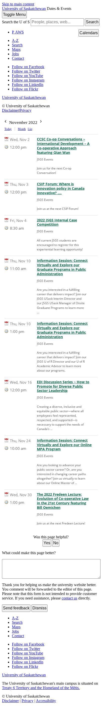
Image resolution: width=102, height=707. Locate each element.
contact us (69, 598)
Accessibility (46, 701)
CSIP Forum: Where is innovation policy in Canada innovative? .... (60, 188)
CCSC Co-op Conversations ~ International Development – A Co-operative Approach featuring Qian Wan (63, 146)
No (55, 543)
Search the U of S (16, 22)
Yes (47, 543)
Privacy (25, 110)
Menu (14, 14)
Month (22, 129)
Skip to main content (18, 4)
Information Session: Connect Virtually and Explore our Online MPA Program (64, 445)
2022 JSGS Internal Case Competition (57, 222)
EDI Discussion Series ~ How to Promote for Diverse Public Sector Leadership (63, 386)
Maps (16, 49)
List (30, 129)
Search (92, 22)
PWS (18, 32)
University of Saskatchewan (24, 8)
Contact (18, 58)
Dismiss (39, 608)
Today (8, 129)
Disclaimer (10, 110)
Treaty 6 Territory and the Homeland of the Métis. (41, 688)
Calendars (88, 33)
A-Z (15, 40)
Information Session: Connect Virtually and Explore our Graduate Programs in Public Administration (62, 267)
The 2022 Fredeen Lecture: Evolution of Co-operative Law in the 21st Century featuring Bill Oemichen (63, 501)
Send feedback (16, 608)
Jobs (15, 54)
